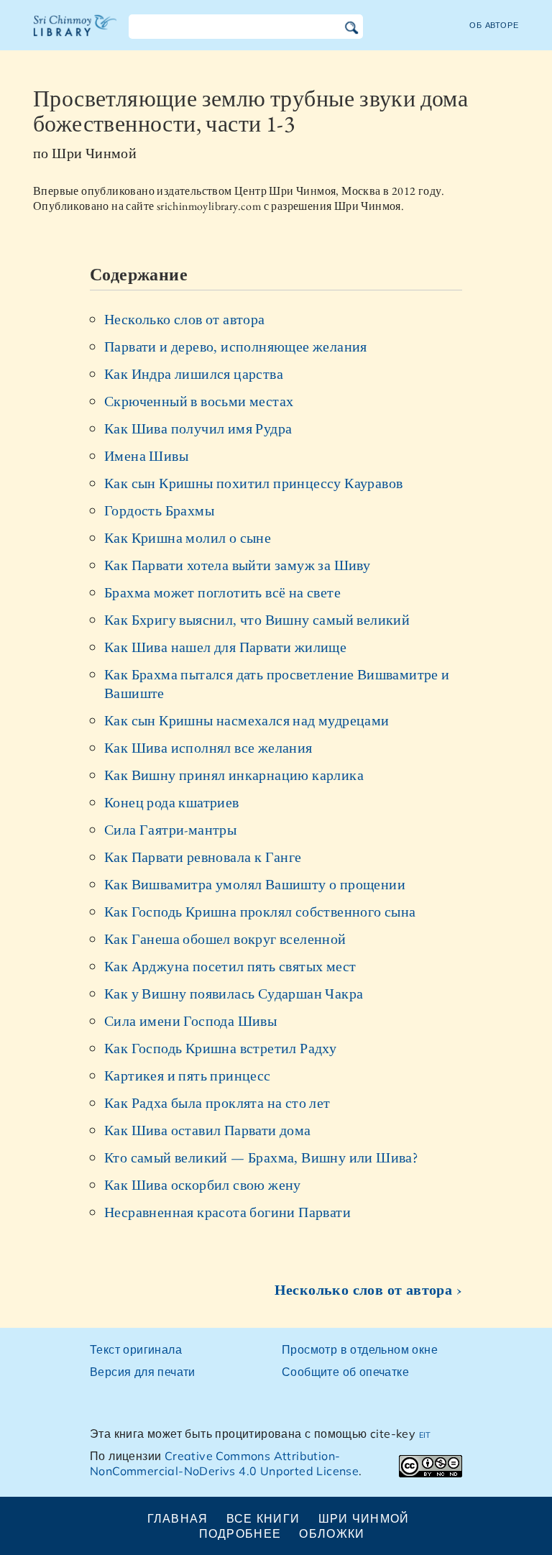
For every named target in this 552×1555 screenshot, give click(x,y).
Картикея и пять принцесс (187, 1075)
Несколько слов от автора (184, 319)
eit (425, 1433)
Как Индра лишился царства (193, 373)
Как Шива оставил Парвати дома (207, 1130)
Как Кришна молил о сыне (187, 537)
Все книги (263, 1518)
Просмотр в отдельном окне (360, 1349)
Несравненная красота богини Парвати (227, 1212)
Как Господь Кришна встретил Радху (220, 1048)
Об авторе (494, 25)
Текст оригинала (136, 1349)
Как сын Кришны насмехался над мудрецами (247, 720)
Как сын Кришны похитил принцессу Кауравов (253, 483)
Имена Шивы (146, 455)
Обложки (331, 1533)
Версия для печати (143, 1371)
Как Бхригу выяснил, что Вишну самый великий (257, 619)
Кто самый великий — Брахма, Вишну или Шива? (261, 1157)
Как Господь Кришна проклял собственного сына (260, 911)
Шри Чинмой (364, 1518)
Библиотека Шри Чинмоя (75, 34)
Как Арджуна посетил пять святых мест (230, 966)
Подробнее (240, 1533)
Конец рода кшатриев (171, 802)
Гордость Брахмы (159, 510)
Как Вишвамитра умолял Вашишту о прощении (254, 884)
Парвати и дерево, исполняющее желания (235, 346)
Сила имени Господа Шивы (190, 1021)
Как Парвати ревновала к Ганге (203, 857)
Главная (177, 1518)
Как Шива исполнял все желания (208, 747)
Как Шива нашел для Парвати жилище (225, 647)
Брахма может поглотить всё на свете (222, 592)
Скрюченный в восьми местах (198, 401)
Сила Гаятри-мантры (170, 829)
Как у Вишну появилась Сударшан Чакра (233, 993)
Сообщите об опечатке (345, 1371)
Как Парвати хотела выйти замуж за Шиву (237, 565)
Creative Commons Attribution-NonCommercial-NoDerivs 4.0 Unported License (224, 1463)
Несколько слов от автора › (368, 1289)
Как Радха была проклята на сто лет (217, 1102)
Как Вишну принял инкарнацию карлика (234, 775)
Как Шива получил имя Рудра (198, 428)
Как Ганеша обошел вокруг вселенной (225, 939)
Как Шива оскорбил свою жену (202, 1184)
